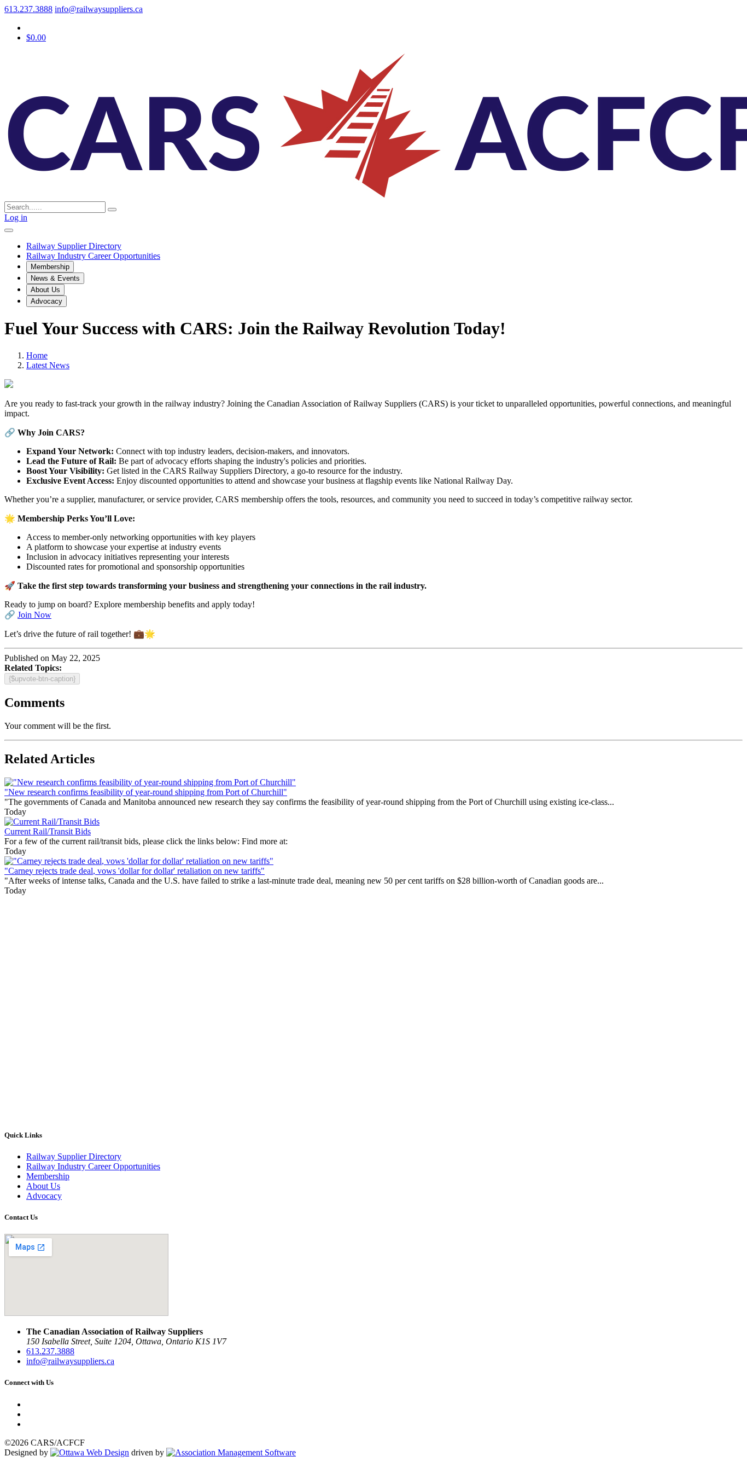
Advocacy (46, 301)
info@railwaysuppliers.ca (99, 9)
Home (37, 355)
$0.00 (36, 37)
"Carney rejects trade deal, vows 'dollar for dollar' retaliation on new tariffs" (134, 870)
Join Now (34, 614)
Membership (50, 267)
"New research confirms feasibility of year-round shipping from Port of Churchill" (145, 792)
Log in (15, 217)
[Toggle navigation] (8, 230)
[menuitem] (47, 1176)
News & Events (55, 278)
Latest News (47, 365)
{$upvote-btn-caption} (42, 679)
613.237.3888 (28, 9)
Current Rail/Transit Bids (47, 831)
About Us (45, 290)
